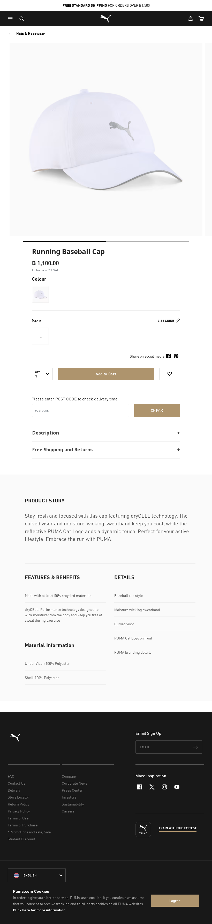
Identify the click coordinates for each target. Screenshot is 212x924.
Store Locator (18, 797)
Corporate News (74, 783)
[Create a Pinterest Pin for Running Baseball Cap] (176, 356)
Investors (69, 797)
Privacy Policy (19, 811)
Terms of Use (18, 818)
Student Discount (21, 839)
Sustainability (73, 804)
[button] (12, 18)
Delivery (14, 790)
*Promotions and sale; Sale (29, 832)
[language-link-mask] (36, 875)
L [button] (41, 336)
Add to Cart (106, 374)
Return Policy (18, 804)
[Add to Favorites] (170, 374)
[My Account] (190, 18)
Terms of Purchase (22, 825)
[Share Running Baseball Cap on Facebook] (168, 356)
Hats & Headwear (30, 33)
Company (69, 776)
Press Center (72, 790)
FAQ (11, 776)
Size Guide (166, 321)
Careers (68, 811)
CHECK (157, 410)
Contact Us (16, 783)
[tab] (64, 241)
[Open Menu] (12, 18)
